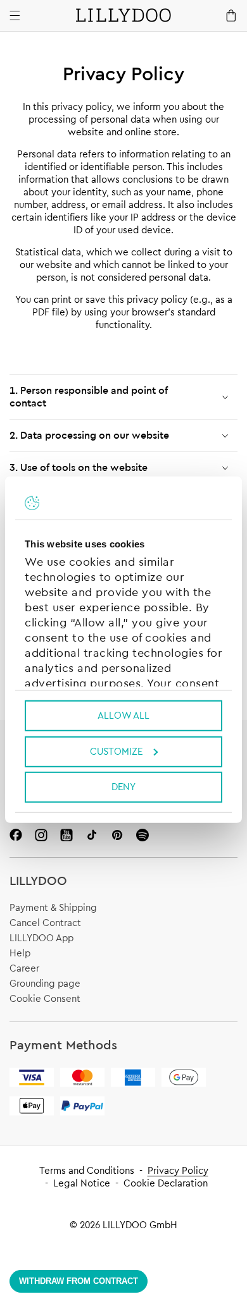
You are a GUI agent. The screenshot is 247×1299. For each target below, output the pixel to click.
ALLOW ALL (123, 716)
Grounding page (45, 984)
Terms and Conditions (86, 1171)
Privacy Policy (178, 1171)
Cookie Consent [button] (45, 999)
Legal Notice (81, 1183)
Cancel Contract (45, 923)
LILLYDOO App (41, 938)
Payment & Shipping (53, 908)
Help (20, 953)
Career (24, 968)
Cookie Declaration (166, 1183)
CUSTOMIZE (116, 751)
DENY (123, 787)
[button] (124, 397)
